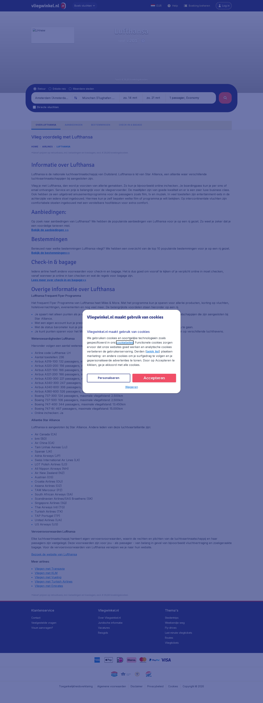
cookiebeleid (124, 342)
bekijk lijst (152, 351)
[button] (131, 387)
